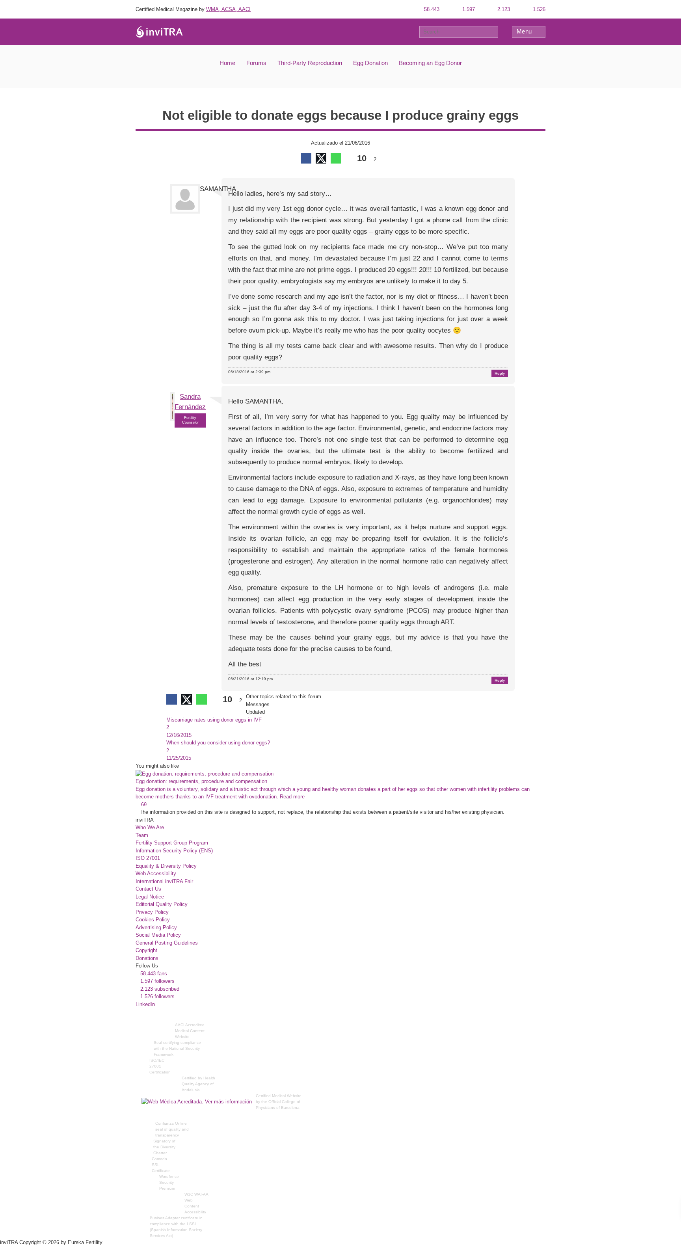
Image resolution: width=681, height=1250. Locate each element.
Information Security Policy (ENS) (174, 851)
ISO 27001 (148, 858)
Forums (256, 63)
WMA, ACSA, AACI (228, 9)
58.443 (430, 9)
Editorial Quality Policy (162, 904)
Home (227, 63)
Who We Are (150, 827)
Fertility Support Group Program (172, 843)
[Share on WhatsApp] (336, 158)
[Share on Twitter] (321, 158)
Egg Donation (370, 63)
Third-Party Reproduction (309, 63)
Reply (500, 373)
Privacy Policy (152, 912)
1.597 (468, 9)
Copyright (146, 950)
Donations (147, 958)
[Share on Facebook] (306, 158)
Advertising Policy (156, 927)
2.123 (503, 9)
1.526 (538, 9)
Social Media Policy (158, 935)
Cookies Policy (153, 920)
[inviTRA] (159, 31)
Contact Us (148, 889)
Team (142, 835)
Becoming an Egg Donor (430, 63)
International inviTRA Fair (164, 881)
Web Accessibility (156, 873)
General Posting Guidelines (167, 943)
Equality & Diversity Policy (166, 866)
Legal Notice (150, 897)
